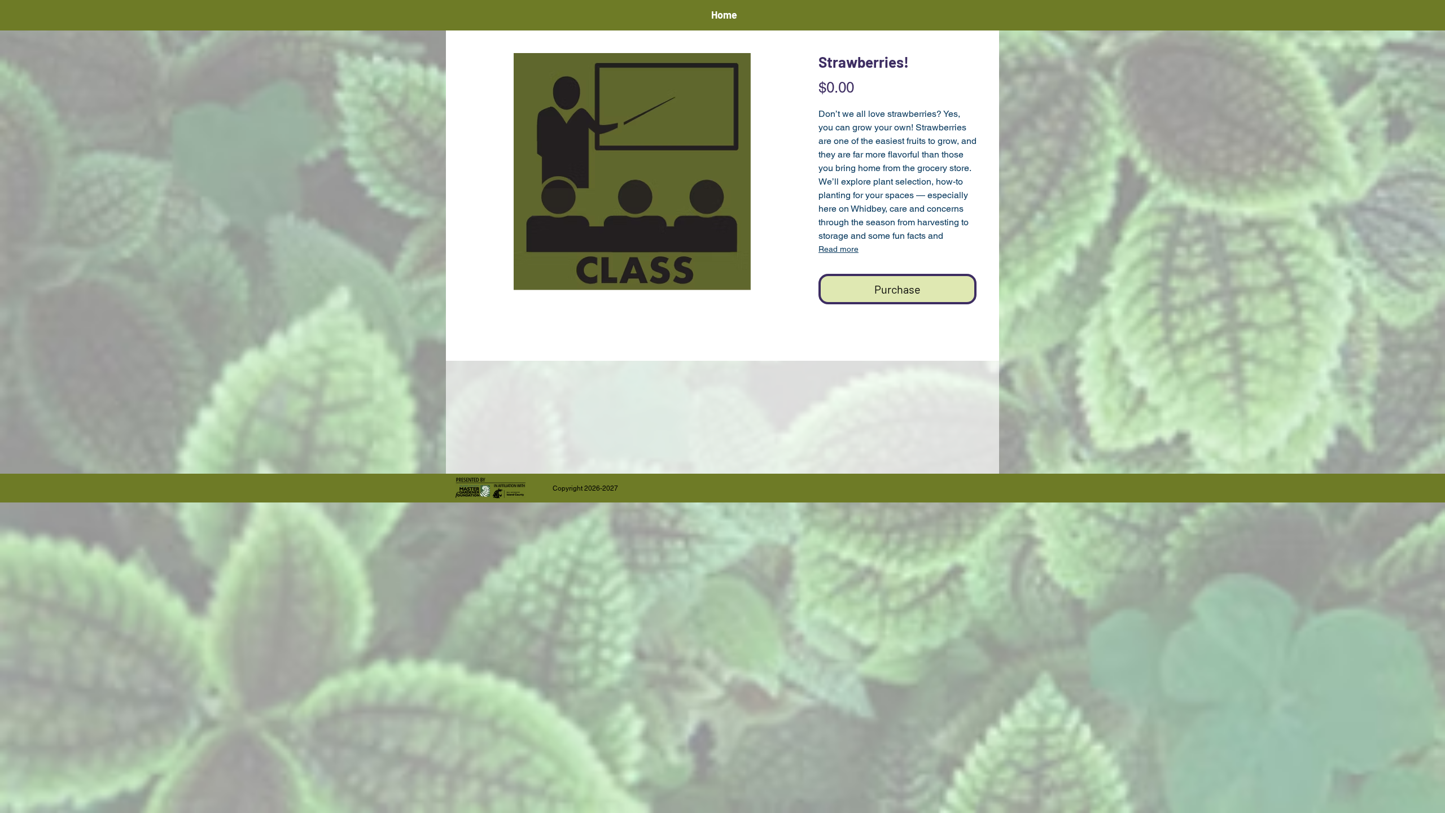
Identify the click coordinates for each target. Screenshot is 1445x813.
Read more (838, 248)
